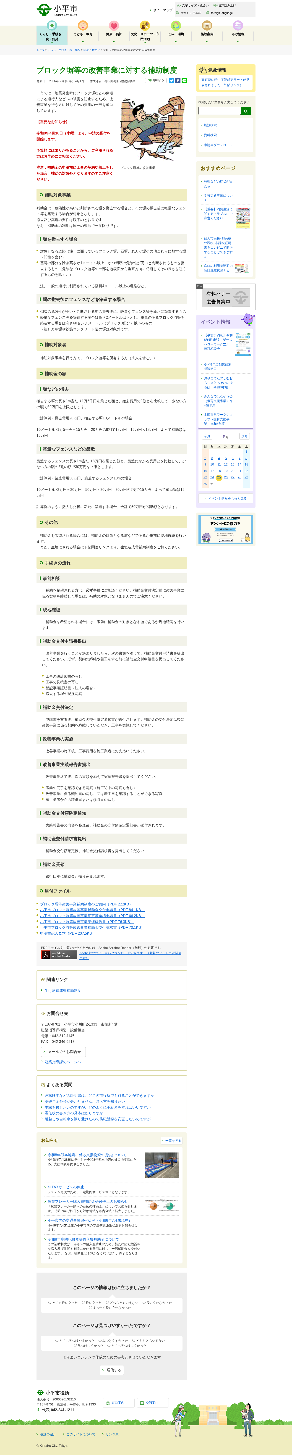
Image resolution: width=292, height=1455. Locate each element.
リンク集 (112, 1434)
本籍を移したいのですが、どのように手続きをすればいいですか (98, 1107)
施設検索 (210, 125)
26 (226, 477)
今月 (207, 436)
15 (246, 464)
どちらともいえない (124, 1303)
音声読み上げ (227, 5)
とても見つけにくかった (128, 1345)
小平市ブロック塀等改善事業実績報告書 (87, 922)
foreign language (222, 13)
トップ (40, 50)
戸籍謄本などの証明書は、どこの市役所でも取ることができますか (99, 1095)
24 (212, 477)
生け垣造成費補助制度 (63, 990)
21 (239, 471)
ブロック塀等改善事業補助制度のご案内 (86, 904)
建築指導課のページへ (63, 1062)
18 (219, 471)
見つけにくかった (90, 1345)
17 (212, 471)
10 (212, 464)
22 (246, 471)
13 (233, 464)
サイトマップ (162, 10)
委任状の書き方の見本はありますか (74, 1113)
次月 (244, 436)
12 (226, 464)
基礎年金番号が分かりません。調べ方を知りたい (85, 1101)
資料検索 (210, 135)
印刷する (158, 80)
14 (239, 464)
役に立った (94, 1303)
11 (219, 464)
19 (226, 471)
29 (246, 477)
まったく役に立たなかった (112, 1308)
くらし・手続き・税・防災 (64, 50)
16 (205, 471)
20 (233, 471)
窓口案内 (118, 1403)
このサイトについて (81, 1434)
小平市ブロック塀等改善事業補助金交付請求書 (92, 927)
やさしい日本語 (191, 13)
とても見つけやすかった (76, 1340)
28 (239, 477)
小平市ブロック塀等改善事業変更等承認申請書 (92, 916)
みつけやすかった (115, 1340)
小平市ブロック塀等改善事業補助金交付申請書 (92, 910)
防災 (86, 50)
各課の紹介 (48, 1434)
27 (233, 477)
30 (205, 484)
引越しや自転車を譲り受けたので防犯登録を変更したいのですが (98, 1119)
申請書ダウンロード (218, 145)
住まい (96, 50)
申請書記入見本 (68, 933)
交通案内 (152, 1403)
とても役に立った (65, 1303)
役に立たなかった (159, 1303)
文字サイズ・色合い (195, 5)
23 (205, 477)
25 (219, 477)
